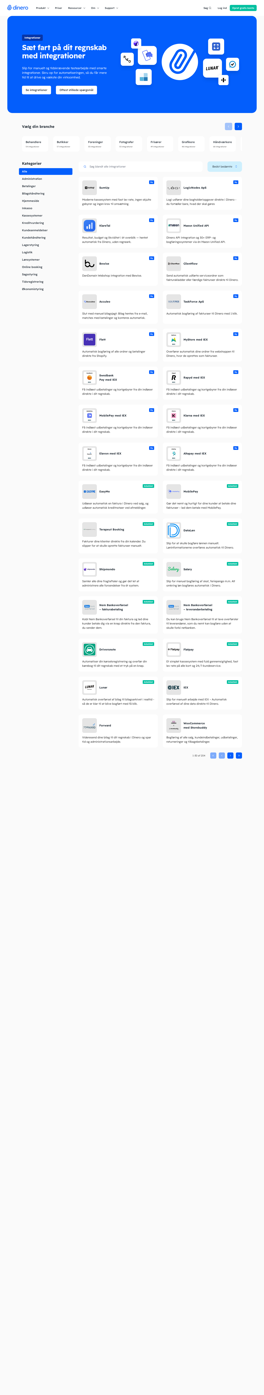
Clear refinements (45, 171)
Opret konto (243, 7)
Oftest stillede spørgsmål (76, 90)
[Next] (230, 755)
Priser (58, 7)
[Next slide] (238, 126)
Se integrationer (36, 90)
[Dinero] (17, 8)
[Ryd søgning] (197, 166)
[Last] (239, 755)
